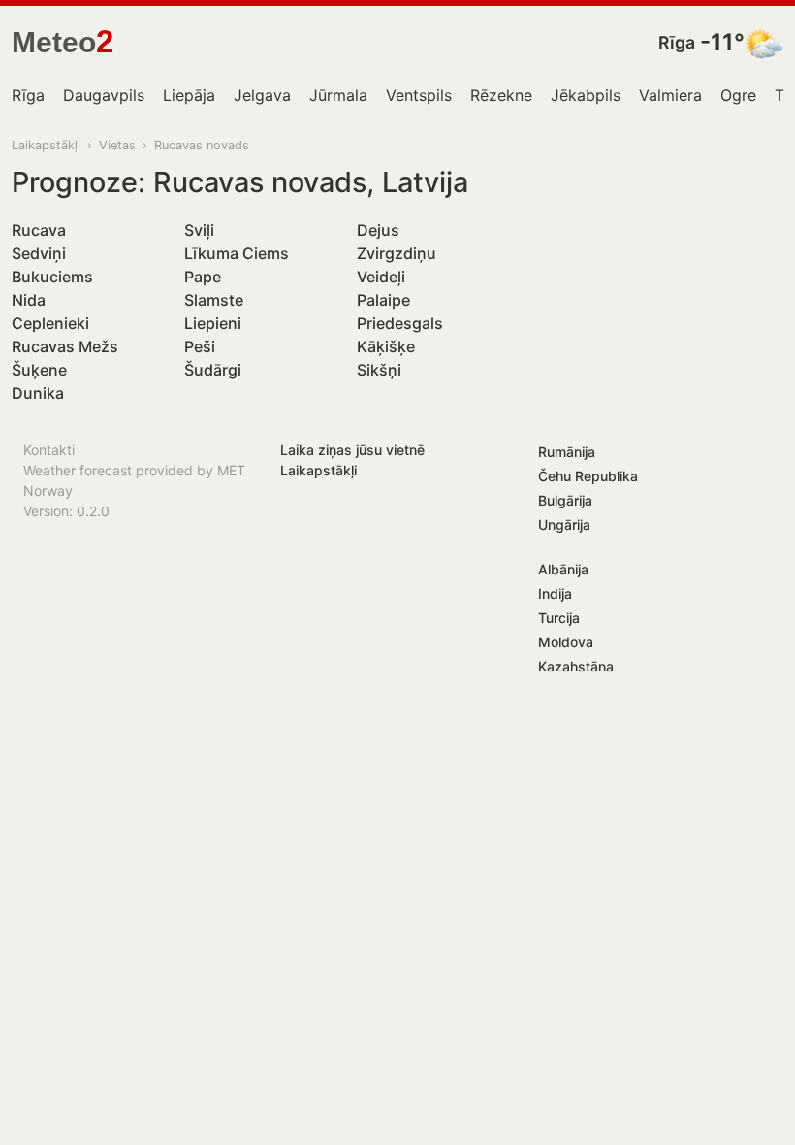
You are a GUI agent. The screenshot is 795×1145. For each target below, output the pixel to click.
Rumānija (566, 451)
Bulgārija (565, 500)
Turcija (559, 617)
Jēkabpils (585, 95)
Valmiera (670, 95)
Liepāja (189, 95)
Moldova (565, 642)
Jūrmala (338, 95)
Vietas (117, 145)
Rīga (676, 42)
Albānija (563, 569)
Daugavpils (103, 95)
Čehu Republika (588, 476)
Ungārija (564, 524)
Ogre (738, 95)
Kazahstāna (576, 666)
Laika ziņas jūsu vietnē (352, 450)
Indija (555, 593)
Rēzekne (501, 95)
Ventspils (419, 95)
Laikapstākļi (46, 145)
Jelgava (262, 95)
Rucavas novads (201, 145)
